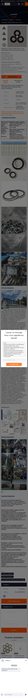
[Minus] (26, 660)
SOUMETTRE (14, 364)
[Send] (26, 694)
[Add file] (2, 694)
